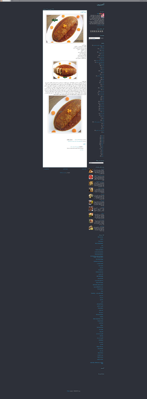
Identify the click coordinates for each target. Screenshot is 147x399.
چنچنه (102, 245)
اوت (102, 150)
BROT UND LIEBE (100, 276)
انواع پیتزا (102, 50)
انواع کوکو (102, 58)
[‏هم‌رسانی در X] (69, 139)
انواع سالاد (102, 53)
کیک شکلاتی (102, 200)
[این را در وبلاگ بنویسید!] (70, 139)
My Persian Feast (100, 327)
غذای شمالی (102, 106)
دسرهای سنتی (102, 87)
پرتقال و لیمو (102, 70)
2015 (102, 138)
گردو (103, 123)
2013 (102, 141)
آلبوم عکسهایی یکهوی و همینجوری (98, 45)
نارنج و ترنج (101, 342)
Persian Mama (100, 308)
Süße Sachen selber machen (98, 284)
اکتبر (102, 147)
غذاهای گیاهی (102, 101)
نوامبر (102, 145)
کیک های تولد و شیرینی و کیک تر (99, 121)
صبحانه (103, 99)
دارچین (103, 84)
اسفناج (103, 46)
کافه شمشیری (100, 274)
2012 (102, 143)
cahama (101, 239)
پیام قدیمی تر (46, 168)
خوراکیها (101, 325)
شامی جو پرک (102, 219)
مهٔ (102, 154)
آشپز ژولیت (101, 331)
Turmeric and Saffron (99, 249)
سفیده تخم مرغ (101, 94)
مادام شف (101, 267)
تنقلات (103, 77)
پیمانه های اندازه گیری (100, 75)
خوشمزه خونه (101, 265)
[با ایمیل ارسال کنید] (71, 139)
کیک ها (103, 120)
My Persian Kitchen (99, 314)
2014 (102, 140)
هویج (103, 132)
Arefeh (98, 13)
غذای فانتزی (70, 141)
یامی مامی (101, 350)
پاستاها (103, 69)
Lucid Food (101, 323)
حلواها (103, 79)
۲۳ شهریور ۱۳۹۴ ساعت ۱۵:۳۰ (77, 146)
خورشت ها (102, 82)
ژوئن (102, 153)
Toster (102, 291)
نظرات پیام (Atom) (63, 172)
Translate (93, 39)
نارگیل (103, 128)
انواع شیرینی (102, 55)
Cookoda (101, 316)
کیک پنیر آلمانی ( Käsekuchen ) (99, 175)
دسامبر (102, 144)
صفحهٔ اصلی (65, 168)
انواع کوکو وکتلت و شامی (100, 62)
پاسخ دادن (81, 149)
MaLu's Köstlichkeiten (99, 243)
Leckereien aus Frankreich (98, 261)
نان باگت (102, 213)
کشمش (103, 116)
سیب (103, 96)
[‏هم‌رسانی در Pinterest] (67, 139)
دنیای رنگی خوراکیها (100, 346)
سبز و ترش (101, 295)
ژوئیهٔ (102, 151)
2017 (102, 135)
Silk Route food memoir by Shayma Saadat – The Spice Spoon (96, 257)
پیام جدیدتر (84, 168)
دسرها (103, 86)
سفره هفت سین (101, 92)
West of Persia (100, 352)
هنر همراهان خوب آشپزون (100, 130)
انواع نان (102, 65)
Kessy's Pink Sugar (99, 282)
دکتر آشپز (101, 299)
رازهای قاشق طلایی (100, 303)
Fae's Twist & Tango (99, 259)
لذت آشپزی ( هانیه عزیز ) (99, 280)
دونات (103, 89)
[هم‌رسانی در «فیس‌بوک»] (68, 139)
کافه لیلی (101, 344)
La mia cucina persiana (99, 251)
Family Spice (100, 241)
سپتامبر (102, 148)
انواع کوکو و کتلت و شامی (100, 60)
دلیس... (102, 301)
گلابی (103, 125)
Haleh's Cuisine (100, 357)
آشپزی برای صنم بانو (99, 333)
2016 (102, 137)
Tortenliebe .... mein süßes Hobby (97, 293)
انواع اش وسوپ (101, 48)
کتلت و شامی (102, 113)
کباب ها (103, 111)
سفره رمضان (74, 141)
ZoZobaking (101, 340)
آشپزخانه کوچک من (100, 263)
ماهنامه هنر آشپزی (100, 359)
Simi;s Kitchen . (100, 348)
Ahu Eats (101, 335)
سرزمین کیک (101, 312)
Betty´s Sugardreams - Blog (98, 318)
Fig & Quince (100, 269)
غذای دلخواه (101, 310)
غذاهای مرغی (102, 103)
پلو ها (103, 72)
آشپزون (100, 4)
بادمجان (103, 67)
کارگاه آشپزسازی (100, 278)
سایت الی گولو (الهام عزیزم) (98, 286)
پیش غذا (102, 74)
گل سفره (101, 247)
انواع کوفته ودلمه (79, 141)
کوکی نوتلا (102, 194)
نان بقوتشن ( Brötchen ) (100, 181)
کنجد (103, 118)
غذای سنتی (102, 104)
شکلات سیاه (101, 329)
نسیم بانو (101, 297)
